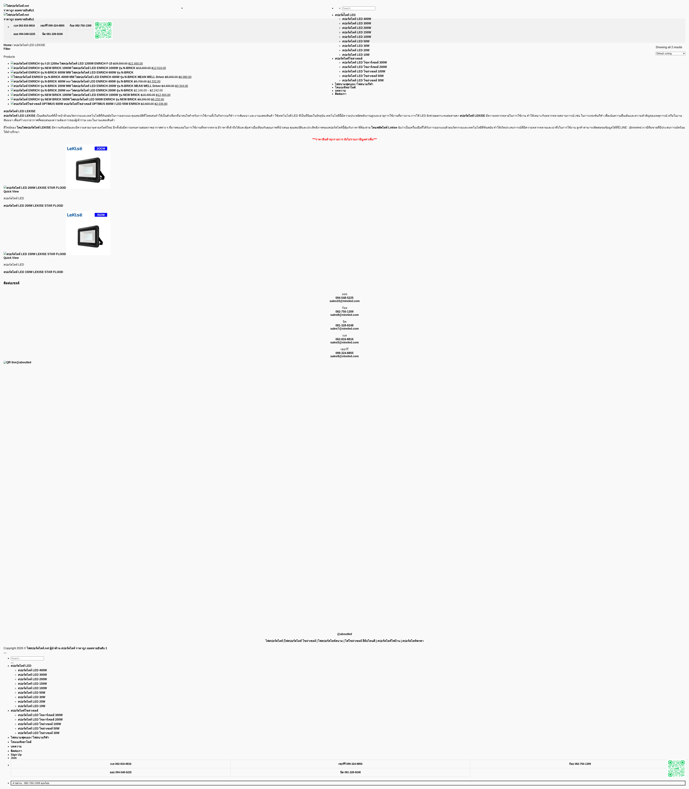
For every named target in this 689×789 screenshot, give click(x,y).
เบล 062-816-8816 (24, 25)
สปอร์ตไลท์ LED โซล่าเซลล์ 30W (363, 80)
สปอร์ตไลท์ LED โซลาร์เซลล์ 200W (364, 66)
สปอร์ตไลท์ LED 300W (356, 23)
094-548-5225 (344, 297)
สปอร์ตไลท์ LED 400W (356, 18)
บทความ (340, 90)
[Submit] (343, 12)
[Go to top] (5, 652)
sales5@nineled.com (344, 342)
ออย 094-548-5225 (24, 33)
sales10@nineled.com (345, 301)
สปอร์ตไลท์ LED (345, 14)
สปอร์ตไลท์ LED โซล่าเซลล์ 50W (363, 75)
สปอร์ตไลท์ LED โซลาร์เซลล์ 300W (364, 62)
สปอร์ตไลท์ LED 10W (355, 54)
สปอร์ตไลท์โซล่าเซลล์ (348, 58)
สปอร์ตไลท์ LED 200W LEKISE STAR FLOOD (33, 205)
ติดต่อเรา (340, 93)
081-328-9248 (344, 325)
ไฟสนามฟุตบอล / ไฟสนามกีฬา (354, 84)
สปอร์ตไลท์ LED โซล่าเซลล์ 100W (363, 71)
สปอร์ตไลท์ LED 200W (356, 27)
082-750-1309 (344, 311)
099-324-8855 (344, 353)
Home (8, 45)
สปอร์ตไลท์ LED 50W (355, 41)
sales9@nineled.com (344, 356)
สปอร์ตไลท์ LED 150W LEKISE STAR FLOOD (33, 272)
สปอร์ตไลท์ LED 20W (355, 50)
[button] (7, 48)
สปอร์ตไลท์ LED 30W (355, 45)
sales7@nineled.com (344, 328)
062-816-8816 (344, 339)
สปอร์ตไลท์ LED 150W (356, 32)
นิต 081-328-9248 (52, 33)
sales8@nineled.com (344, 314)
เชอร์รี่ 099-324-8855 (52, 25)
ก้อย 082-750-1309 (80, 25)
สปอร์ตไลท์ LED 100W (356, 36)
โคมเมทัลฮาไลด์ (345, 87)
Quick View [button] (11, 191)
